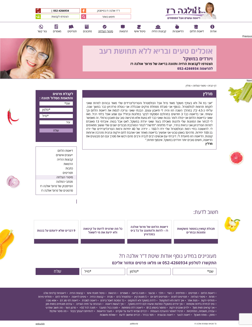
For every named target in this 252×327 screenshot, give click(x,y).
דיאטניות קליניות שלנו (55, 293)
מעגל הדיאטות (104, 311)
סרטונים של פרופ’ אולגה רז (57, 190)
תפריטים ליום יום (159, 296)
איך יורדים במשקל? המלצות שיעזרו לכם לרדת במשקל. (155, 304)
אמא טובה (51, 300)
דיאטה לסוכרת (89, 300)
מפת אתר (192, 300)
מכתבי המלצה (64, 182)
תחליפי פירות (45, 296)
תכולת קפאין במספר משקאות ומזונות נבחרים (196, 230)
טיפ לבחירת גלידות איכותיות (200, 304)
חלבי (161, 293)
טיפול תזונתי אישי (96, 293)
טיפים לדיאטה (79, 296)
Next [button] (249, 81)
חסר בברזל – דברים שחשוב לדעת (136, 314)
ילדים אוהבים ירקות (179, 307)
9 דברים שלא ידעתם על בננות (56, 231)
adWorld (134, 324)
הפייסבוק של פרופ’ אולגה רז (56, 186)
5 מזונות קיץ (140, 296)
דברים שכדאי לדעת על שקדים (131, 311)
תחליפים (180, 293)
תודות (212, 296)
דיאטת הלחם (65, 151)
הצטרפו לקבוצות (60, 16)
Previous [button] (247, 36)
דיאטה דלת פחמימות (132, 307)
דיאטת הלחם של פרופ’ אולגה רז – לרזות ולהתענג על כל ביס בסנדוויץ (149, 230)
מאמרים (124, 293)
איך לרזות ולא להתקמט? (171, 300)
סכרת (110, 296)
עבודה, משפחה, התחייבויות (201, 311)
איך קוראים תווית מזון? (204, 307)
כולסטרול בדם (123, 296)
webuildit (40, 324)
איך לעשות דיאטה (114, 304)
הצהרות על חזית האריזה (88, 304)
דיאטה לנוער (183, 314)
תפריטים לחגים (179, 296)
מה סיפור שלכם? (57, 311)
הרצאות (68, 164)
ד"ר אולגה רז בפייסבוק (108, 10)
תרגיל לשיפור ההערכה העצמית (166, 311)
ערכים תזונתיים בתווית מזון (59, 304)
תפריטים (68, 173)
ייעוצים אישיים (64, 155)
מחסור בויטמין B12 (156, 307)
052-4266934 (61, 11)
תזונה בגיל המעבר (108, 307)
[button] (83, 16)
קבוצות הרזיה (65, 159)
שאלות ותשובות (107, 314)
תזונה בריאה (138, 293)
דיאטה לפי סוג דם (69, 300)
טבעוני (151, 293)
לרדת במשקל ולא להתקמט (142, 300)
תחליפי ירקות (208, 300)
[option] (126, 58)
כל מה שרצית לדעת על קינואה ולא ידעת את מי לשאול (102, 230)
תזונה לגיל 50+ (87, 307)
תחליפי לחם (61, 296)
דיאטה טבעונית (165, 314)
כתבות (69, 168)
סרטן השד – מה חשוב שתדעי (61, 307)
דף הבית (212, 85)
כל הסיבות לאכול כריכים (112, 300)
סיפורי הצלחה (199, 85)
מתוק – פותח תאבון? (204, 314)
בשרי (169, 293)
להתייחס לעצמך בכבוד (81, 311)
